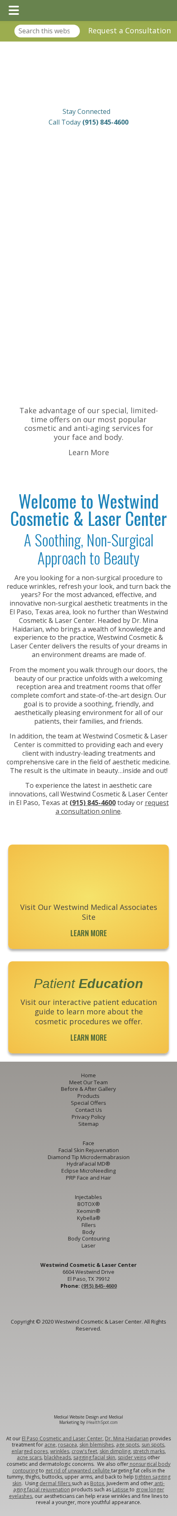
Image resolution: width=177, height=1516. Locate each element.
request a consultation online (112, 807)
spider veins (132, 1457)
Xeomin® (88, 1211)
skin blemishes (96, 1444)
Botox (97, 1483)
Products (88, 1095)
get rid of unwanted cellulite (78, 1470)
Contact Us (88, 1109)
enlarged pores (30, 1451)
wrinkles (59, 1451)
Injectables (88, 1197)
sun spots (153, 1444)
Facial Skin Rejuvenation (88, 1150)
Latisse (121, 1489)
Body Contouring (88, 1238)
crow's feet (84, 1451)
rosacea (67, 1444)
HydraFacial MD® (88, 1163)
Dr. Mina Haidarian (127, 1438)
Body (88, 1232)
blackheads (57, 1457)
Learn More (88, 452)
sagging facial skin (94, 1457)
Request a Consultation (129, 30)
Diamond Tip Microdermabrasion (89, 1157)
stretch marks (149, 1451)
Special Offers (88, 1102)
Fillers (89, 1225)
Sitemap (88, 1123)
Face (88, 1143)
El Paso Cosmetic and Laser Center (62, 1438)
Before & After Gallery (88, 1088)
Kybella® (88, 1218)
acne (50, 1444)
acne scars (29, 1457)
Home (88, 1075)
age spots (127, 1444)
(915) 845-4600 (93, 802)
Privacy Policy (88, 1116)
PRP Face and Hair (88, 1177)
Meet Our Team (88, 1082)
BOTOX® (88, 1204)
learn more (88, 933)
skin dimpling (115, 1451)
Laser (88, 1245)
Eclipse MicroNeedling (88, 1170)
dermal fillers (56, 1483)
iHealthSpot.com (102, 1422)
